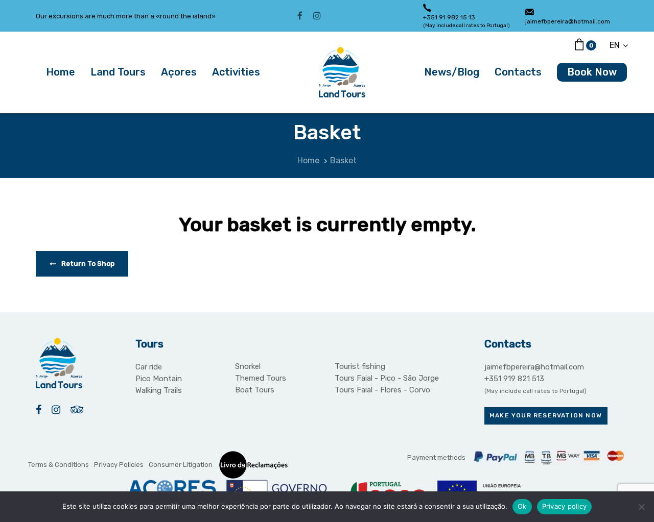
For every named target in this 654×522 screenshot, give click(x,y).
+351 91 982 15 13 (449, 17)
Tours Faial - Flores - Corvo (382, 389)
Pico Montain (158, 378)
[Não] (641, 507)
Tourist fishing (360, 366)
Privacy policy (564, 506)
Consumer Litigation (181, 464)
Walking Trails (158, 390)
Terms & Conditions (58, 464)
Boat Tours (254, 389)
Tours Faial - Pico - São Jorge (387, 378)
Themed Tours (260, 378)
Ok (522, 506)
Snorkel (248, 366)
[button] (619, 45)
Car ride (148, 366)
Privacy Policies (119, 464)
